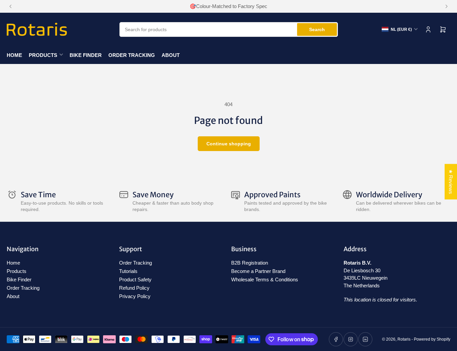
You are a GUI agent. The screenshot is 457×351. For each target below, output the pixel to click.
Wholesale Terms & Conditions (264, 279)
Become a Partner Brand (258, 271)
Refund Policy (134, 288)
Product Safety (135, 279)
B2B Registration (249, 263)
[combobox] (228, 29)
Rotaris (403, 339)
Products (43, 55)
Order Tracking (131, 55)
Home (14, 55)
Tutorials (128, 271)
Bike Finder (86, 55)
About (171, 55)
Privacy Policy (135, 296)
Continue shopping (228, 143)
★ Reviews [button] (451, 181)
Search (317, 29)
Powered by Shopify (432, 339)
